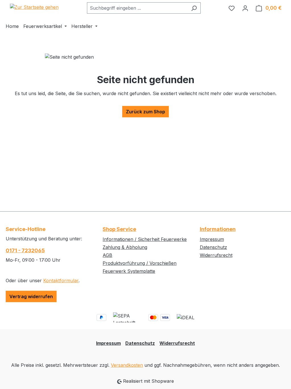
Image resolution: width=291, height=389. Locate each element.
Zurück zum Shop (145, 111)
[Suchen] (194, 8)
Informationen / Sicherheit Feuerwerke (145, 239)
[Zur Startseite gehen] (34, 7)
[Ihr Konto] (245, 8)
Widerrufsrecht (216, 255)
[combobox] (137, 8)
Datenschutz (213, 247)
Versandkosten (127, 365)
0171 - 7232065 (25, 250)
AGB (107, 255)
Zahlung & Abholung (125, 247)
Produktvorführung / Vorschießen (139, 263)
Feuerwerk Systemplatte (129, 271)
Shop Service (119, 229)
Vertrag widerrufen (31, 296)
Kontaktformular (60, 280)
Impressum (212, 239)
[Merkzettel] (231, 8)
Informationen (218, 229)
